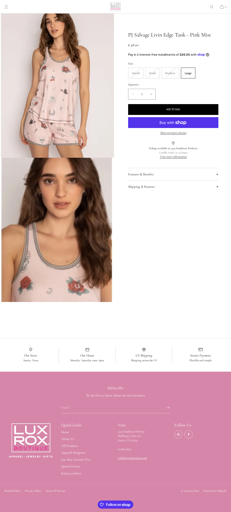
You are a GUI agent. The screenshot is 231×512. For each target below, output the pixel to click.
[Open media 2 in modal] (58, 230)
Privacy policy (33, 491)
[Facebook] (189, 434)
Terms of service (55, 491)
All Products (69, 446)
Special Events (70, 466)
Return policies (71, 473)
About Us (67, 439)
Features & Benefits (141, 174)
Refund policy (13, 491)
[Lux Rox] (115, 6)
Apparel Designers (73, 452)
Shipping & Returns (141, 187)
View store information (173, 156)
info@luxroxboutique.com (132, 458)
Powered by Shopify (214, 491)
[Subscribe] (164, 407)
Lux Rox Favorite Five (76, 459)
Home (65, 432)
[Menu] (10, 6)
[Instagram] (178, 434)
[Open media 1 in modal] (58, 86)
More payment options (173, 133)
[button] (211, 6)
